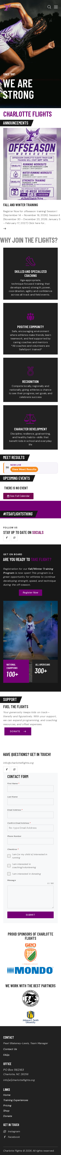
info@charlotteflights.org (18, 763)
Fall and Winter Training (20, 205)
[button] (56, 7)
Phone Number (14, 836)
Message (11, 880)
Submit (30, 914)
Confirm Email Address (19, 823)
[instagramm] (14, 538)
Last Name (12, 797)
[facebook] (6, 538)
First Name (13, 783)
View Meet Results (24, 469)
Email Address (15, 810)
